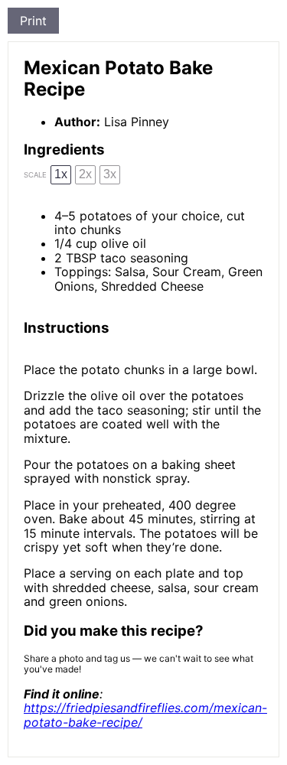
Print (33, 20)
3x (109, 174)
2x (85, 174)
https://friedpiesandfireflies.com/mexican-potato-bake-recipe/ (145, 714)
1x (60, 174)
